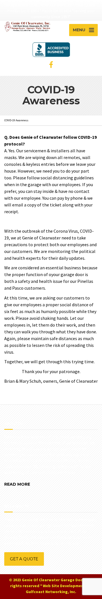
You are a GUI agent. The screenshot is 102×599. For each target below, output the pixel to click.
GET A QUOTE (24, 558)
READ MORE (17, 484)
